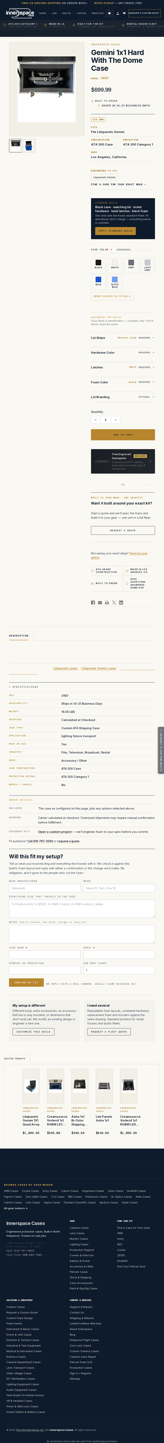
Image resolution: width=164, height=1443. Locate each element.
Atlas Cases (143, 1196)
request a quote (68, 841)
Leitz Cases (33, 1202)
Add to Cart (80, 1092)
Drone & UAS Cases (19, 1334)
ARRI (120, 1233)
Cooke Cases (30, 1190)
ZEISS (121, 1255)
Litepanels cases (65, 668)
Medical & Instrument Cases (24, 1351)
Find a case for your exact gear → (118, 184)
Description (18, 635)
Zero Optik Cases (36, 1196)
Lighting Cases (79, 1244)
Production (98, 13)
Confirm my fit (26, 982)
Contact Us (77, 1312)
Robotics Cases (16, 1356)
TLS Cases (58, 1196)
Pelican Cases (79, 1271)
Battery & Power (80, 1260)
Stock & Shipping (80, 1277)
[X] (114, 602)
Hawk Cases (130, 1202)
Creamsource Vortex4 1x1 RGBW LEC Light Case (57, 1120)
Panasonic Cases (96, 1196)
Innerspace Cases (25, 1223)
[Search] (110, 13)
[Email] (100, 602)
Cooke (121, 1249)
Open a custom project (55, 831)
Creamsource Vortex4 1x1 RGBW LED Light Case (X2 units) (130, 1120)
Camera (43, 13)
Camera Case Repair (83, 1356)
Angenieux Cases (93, 1190)
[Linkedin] (121, 602)
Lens (55, 13)
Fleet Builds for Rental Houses (25, 1395)
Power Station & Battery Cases (25, 1411)
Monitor (67, 13)
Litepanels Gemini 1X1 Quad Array (31, 1120)
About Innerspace (81, 1329)
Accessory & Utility (81, 1266)
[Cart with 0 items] (124, 13)
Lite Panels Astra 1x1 (104, 1118)
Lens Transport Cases (20, 1367)
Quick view (32, 1080)
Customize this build (33, 1031)
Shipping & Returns (82, 1317)
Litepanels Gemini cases (98, 668)
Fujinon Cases (13, 1196)
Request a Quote (123, 530)
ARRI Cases (11, 1190)
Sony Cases (50, 1190)
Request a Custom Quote (144, 13)
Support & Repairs (81, 1306)
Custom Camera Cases (84, 1351)
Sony (120, 1238)
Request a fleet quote (109, 1031)
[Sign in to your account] (118, 13)
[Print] (107, 602)
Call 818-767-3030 (40, 841)
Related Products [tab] (15, 1058)
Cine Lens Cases (80, 1345)
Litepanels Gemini (104, 177)
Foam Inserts (14, 1323)
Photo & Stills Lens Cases (22, 1406)
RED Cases (75, 1196)
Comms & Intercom (82, 1255)
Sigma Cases (52, 1202)
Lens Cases (77, 1233)
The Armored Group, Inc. (30, 1429)
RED (119, 1244)
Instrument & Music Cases (22, 1329)
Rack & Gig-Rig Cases (83, 1288)
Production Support (82, 1249)
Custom (127, 13)
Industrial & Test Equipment (23, 1345)
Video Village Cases (19, 1373)
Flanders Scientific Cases (80, 1202)
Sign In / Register (80, 1373)
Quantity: (97, 411)
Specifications (25, 686)
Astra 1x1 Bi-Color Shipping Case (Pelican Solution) (77, 1120)
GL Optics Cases (121, 1196)
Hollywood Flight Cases (84, 1340)
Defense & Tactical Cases (22, 1340)
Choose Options (32, 1091)
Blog (72, 1334)
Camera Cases (79, 1227)
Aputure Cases (108, 1202)
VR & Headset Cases (19, 1400)
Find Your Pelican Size (131, 1266)
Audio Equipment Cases (21, 1389)
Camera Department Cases (23, 1362)
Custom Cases (15, 1306)
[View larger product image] (47, 89)
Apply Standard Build (115, 230)
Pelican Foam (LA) (81, 1362)
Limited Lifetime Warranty (85, 1323)
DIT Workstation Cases (20, 1378)
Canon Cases (69, 1190)
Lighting (81, 13)
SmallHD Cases (136, 1190)
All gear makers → (16, 1208)
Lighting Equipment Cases (22, 1384)
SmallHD (122, 1260)
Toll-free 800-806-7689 (24, 1254)
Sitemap (75, 1378)
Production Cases (81, 1367)
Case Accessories (81, 1282)
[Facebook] (93, 602)
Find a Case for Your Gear (133, 1227)
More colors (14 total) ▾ (112, 296)
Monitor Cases (79, 1238)
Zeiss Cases (115, 1190)
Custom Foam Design (19, 1317)
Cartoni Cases (13, 1202)
